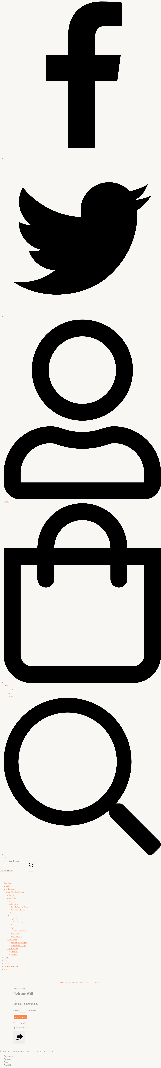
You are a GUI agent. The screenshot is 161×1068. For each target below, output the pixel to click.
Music (6, 958)
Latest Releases (9, 889)
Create (52, 1051)
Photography (12, 940)
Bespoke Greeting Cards (19, 907)
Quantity (16, 1010)
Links (5, 961)
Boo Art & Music (65, 982)
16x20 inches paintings (19, 931)
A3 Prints (14, 919)
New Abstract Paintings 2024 (17, 922)
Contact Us (7, 964)
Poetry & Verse (12, 949)
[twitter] (82, 316)
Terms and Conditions (11, 967)
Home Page (7, 883)
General (14, 955)
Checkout (10, 696)
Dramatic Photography (19, 943)
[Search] (31, 865)
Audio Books (11, 898)
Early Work (15, 934)
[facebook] (82, 158)
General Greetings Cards (19, 910)
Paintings (10, 928)
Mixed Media (11, 916)
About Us (7, 886)
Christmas (14, 952)
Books (9, 901)
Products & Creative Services (14, 892)
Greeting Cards (12, 904)
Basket (9, 693)
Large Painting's (16, 937)
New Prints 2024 (13, 925)
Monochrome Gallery (18, 946)
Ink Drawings (12, 913)
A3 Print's (10, 895)
